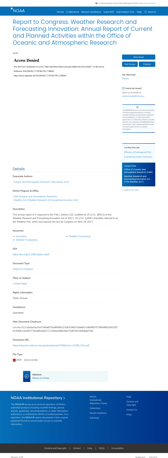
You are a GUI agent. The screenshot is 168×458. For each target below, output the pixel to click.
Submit (107, 12)
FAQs (129, 414)
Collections (72, 12)
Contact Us (131, 409)
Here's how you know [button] (147, 3)
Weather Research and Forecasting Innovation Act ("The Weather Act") (137, 179)
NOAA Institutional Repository (36, 397)
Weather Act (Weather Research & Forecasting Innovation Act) (45, 200)
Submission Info (125, 12)
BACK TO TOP (131, 190)
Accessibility (117, 448)
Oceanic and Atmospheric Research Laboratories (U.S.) (41, 181)
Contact (77, 448)
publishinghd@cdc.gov (133, 96)
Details (125, 78)
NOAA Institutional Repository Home (98, 400)
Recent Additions (91, 12)
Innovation (21, 236)
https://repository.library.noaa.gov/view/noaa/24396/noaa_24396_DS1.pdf (51, 345)
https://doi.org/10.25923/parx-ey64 (31, 254)
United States (20, 283)
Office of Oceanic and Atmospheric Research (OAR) (138, 171)
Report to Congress (23, 269)
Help (139, 12)
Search (152, 12)
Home (60, 12)
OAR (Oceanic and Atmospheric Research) (35, 196)
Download (138, 57)
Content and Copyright (55, 448)
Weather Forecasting (79, 236)
